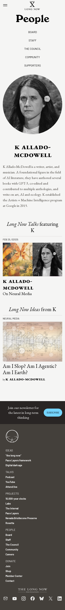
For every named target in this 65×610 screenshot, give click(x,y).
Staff (32, 40)
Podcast (10, 477)
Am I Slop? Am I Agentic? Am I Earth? (30, 369)
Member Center (14, 575)
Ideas (9, 450)
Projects (12, 493)
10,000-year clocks (16, 498)
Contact (10, 580)
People (10, 529)
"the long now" (13, 455)
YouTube (10, 481)
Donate (11, 561)
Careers (10, 554)
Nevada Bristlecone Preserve (21, 518)
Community (32, 57)
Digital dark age (14, 465)
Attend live (11, 486)
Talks (10, 472)
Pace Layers (12, 513)
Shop (8, 571)
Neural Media (11, 318)
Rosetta (10, 523)
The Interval (12, 508)
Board (32, 32)
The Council (32, 48)
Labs (8, 503)
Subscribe (53, 412)
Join (8, 566)
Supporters (32, 65)
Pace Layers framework (18, 460)
